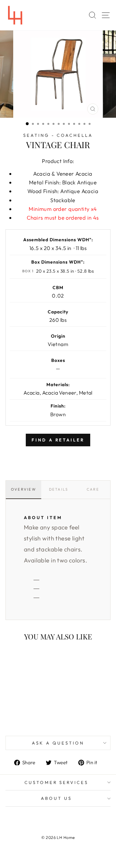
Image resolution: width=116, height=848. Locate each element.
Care (93, 489)
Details (58, 489)
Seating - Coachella (58, 135)
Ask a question (58, 742)
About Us (56, 798)
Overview (23, 489)
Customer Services (56, 782)
